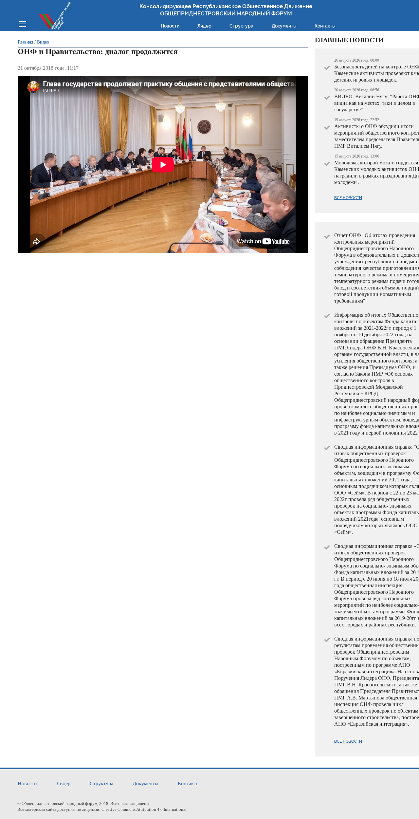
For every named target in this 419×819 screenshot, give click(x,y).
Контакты (325, 25)
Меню (22, 23)
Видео (43, 42)
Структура (241, 25)
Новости (170, 25)
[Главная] (54, 15)
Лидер (204, 25)
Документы (284, 25)
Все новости (348, 197)
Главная (25, 42)
